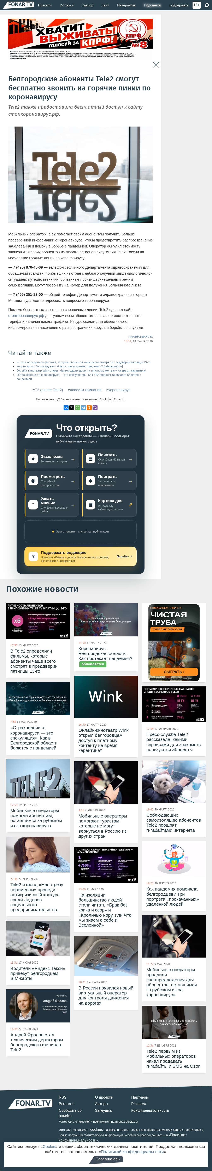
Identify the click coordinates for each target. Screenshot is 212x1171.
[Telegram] (83, 407)
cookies (96, 1129)
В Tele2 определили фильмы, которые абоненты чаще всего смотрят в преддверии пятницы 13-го (84, 362)
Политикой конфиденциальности (132, 1151)
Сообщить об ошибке (70, 1113)
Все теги (66, 1103)
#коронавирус (118, 389)
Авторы (101, 1103)
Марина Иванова (140, 337)
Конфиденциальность (150, 1110)
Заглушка (103, 1110)
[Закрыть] (156, 64)
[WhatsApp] (77, 407)
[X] (71, 407)
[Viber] (95, 407)
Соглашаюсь (107, 1159)
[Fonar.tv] (18, 5)
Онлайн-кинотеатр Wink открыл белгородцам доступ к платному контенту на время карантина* (81, 371)
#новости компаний (84, 389)
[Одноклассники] (89, 407)
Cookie (49, 1146)
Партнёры (140, 1097)
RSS (62, 1097)
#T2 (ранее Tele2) (48, 389)
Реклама (138, 1103)
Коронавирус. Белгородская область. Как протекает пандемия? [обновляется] (70, 366)
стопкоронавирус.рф (26, 315)
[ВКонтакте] (66, 407)
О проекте (104, 1097)
